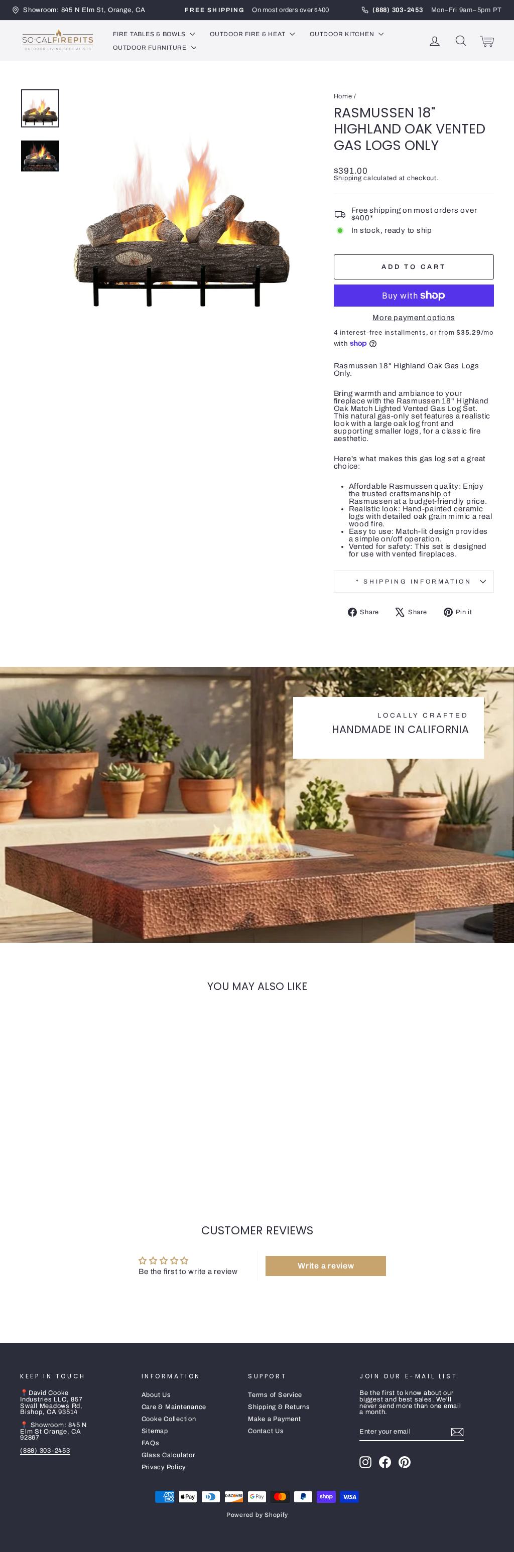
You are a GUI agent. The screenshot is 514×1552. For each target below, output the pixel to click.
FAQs (151, 1443)
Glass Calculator (168, 1455)
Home (343, 96)
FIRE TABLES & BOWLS (150, 34)
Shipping (348, 178)
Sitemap (155, 1431)
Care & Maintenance (174, 1406)
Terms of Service (275, 1394)
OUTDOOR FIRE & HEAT (248, 34)
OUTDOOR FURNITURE (151, 47)
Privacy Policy (164, 1467)
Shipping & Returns (279, 1406)
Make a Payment (274, 1419)
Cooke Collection (169, 1419)
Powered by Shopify (257, 1514)
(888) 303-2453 (45, 1450)
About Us (156, 1394)
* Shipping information (413, 581)
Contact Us (266, 1431)
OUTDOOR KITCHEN (343, 34)
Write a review (326, 1265)
